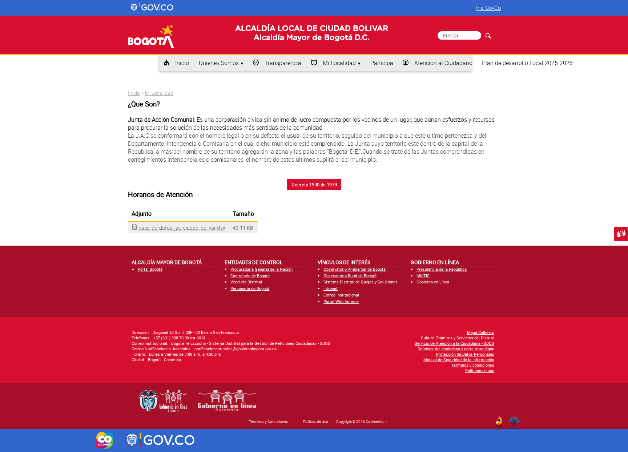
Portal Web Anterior (341, 301)
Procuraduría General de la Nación (261, 269)
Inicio (182, 63)
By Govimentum (516, 420)
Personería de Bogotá (249, 288)
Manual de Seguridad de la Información (458, 359)
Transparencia (283, 63)
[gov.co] (152, 7)
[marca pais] (105, 440)
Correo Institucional (341, 295)
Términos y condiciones (472, 365)
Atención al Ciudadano (443, 63)
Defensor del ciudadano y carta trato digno (456, 348)
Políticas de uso (479, 370)
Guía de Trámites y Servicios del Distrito (457, 337)
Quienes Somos (219, 63)
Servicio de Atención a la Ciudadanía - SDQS (454, 343)
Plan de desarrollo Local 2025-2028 (527, 63)
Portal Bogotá (150, 269)
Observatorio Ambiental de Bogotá (354, 269)
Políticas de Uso (315, 421)
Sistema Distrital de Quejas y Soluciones (360, 281)
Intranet (330, 288)
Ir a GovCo (488, 7)
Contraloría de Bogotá (250, 275)
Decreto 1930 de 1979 (314, 184)
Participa (381, 63)
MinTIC (423, 275)
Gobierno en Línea (432, 281)
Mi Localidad (339, 63)
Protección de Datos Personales (465, 354)
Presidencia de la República (441, 269)
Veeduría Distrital (246, 281)
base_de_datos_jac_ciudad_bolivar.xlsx (181, 227)
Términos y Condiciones (268, 421)
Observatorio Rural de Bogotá (350, 275)
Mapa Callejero (480, 332)
